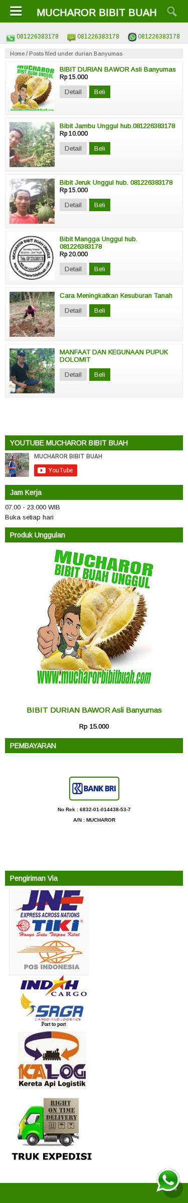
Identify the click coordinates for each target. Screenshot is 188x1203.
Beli (99, 92)
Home (17, 54)
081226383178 (38, 36)
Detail (73, 92)
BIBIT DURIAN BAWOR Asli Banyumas (94, 710)
